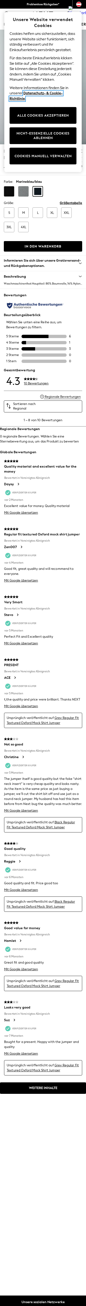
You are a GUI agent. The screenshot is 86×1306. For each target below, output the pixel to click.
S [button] (9, 213)
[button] (9, 191)
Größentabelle (71, 203)
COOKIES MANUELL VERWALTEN (43, 156)
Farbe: (8, 182)
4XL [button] (23, 227)
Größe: (9, 203)
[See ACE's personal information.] (15, 678)
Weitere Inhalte (43, 1088)
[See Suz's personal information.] (14, 1020)
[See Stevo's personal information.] (17, 615)
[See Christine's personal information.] (23, 757)
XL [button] (52, 213)
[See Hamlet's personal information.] (20, 941)
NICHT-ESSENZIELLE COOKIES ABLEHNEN (43, 135)
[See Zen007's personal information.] (21, 547)
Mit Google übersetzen (21, 513)
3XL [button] (9, 227)
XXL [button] (66, 213)
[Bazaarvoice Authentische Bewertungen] (35, 305)
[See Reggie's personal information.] (20, 861)
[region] (43, 92)
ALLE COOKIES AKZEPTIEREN (43, 115)
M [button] (23, 213)
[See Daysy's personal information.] (18, 484)
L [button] (38, 213)
